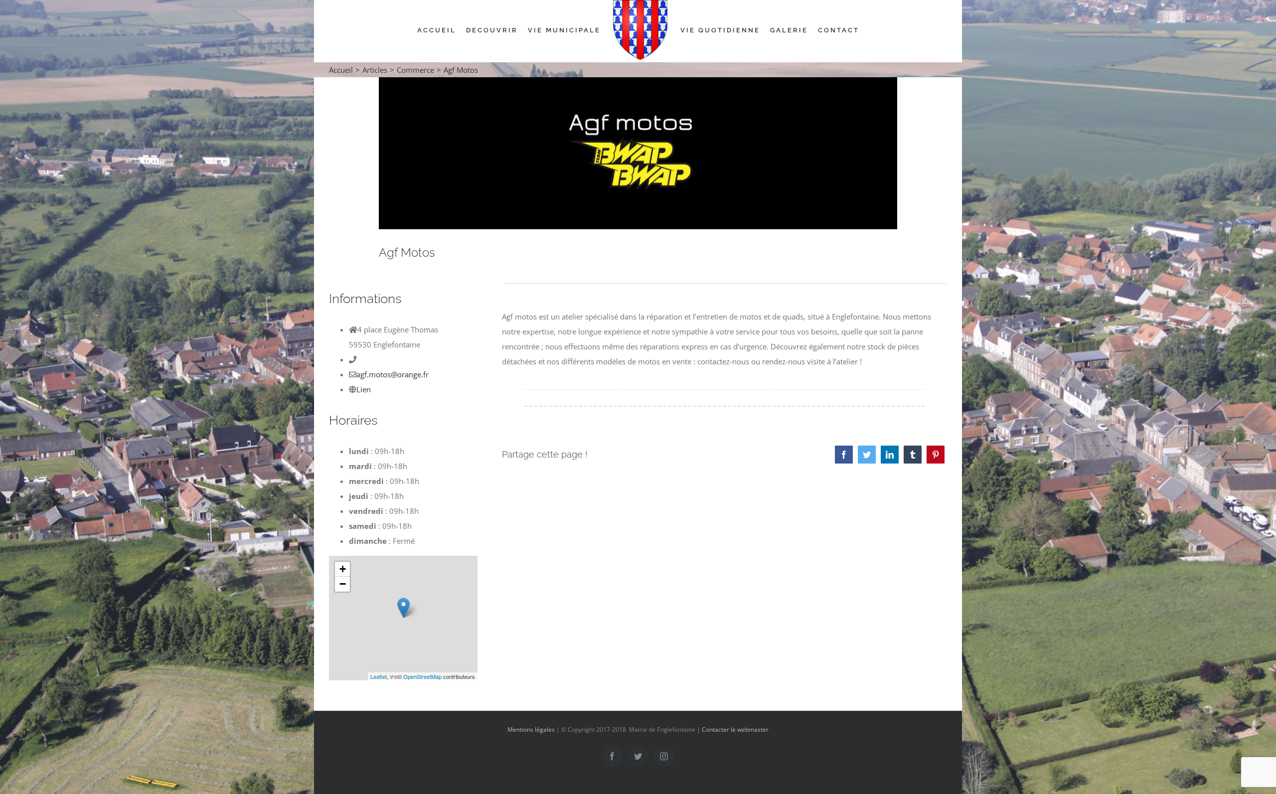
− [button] (342, 584)
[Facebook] (843, 454)
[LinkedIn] (889, 454)
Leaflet (378, 676)
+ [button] (342, 569)
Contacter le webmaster (735, 729)
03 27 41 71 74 (382, 359)
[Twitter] (866, 454)
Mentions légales (531, 729)
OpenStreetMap (422, 676)
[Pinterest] (935, 454)
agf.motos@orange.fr (392, 374)
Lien (363, 389)
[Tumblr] (912, 454)
